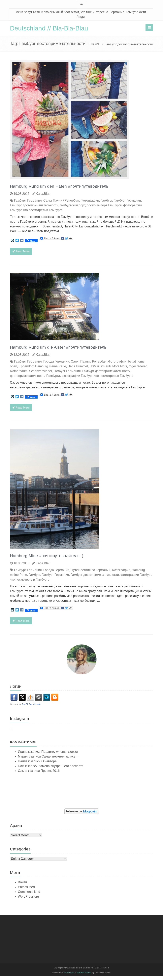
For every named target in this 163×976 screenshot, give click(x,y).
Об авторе (49, 761)
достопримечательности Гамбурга (35, 375)
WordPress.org (28, 896)
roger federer (138, 366)
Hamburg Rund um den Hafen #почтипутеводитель (59, 186)
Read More (22, 251)
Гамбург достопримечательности (34, 205)
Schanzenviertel (40, 371)
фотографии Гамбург (77, 375)
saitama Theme (84, 972)
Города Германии (56, 361)
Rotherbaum (18, 371)
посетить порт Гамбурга (104, 205)
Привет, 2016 (50, 770)
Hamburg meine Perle (50, 366)
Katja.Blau (43, 193)
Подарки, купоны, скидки (59, 751)
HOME (95, 44)
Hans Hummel (78, 366)
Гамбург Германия (127, 200)
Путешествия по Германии (90, 570)
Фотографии (90, 200)
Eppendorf (26, 366)
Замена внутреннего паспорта (60, 766)
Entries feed (26, 887)
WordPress (69, 972)
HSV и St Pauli (100, 366)
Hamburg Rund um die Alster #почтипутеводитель (58, 347)
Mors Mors (119, 366)
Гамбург (20, 200)
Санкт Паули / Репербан (61, 200)
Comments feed (29, 891)
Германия (34, 200)
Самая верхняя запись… (60, 756)
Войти (22, 882)
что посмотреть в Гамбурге (43, 210)
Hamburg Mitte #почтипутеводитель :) (46, 555)
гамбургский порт (72, 205)
